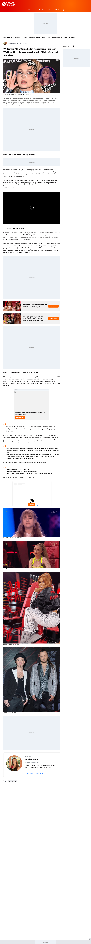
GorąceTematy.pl (7, 37)
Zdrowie (56, 10)
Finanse (48, 10)
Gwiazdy (41, 10)
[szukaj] (63, 9)
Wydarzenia (32, 10)
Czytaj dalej (53, 306)
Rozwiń (32, 504)
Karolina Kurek (12, 43)
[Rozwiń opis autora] (41, 770)
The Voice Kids (12, 781)
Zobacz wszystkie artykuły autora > (35, 773)
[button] (90, 939)
